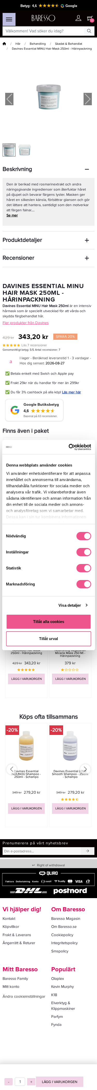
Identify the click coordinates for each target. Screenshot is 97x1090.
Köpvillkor (11, 926)
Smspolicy (59, 951)
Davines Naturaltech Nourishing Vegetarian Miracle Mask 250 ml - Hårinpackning (70, 651)
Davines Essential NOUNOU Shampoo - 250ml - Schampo (26, 774)
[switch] (83, 552)
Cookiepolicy (62, 935)
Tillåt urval (48, 638)
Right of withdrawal (48, 865)
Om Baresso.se (64, 926)
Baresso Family (15, 978)
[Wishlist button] (68, 18)
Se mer (12, 215)
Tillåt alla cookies (48, 621)
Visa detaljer (69, 605)
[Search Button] (89, 31)
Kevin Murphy (62, 986)
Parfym (57, 1016)
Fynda (56, 1024)
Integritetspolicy (64, 943)
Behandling (38, 44)
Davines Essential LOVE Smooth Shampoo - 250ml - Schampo (70, 774)
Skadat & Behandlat (68, 44)
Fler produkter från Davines (26, 322)
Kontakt (9, 918)
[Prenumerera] (87, 851)
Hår (18, 44)
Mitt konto (11, 986)
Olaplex (57, 978)
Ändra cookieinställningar (24, 996)
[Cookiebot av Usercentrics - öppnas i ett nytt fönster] (69, 447)
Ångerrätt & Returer (19, 943)
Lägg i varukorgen (59, 1082)
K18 (54, 995)
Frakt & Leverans (17, 935)
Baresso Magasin (65, 918)
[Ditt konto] (78, 18)
